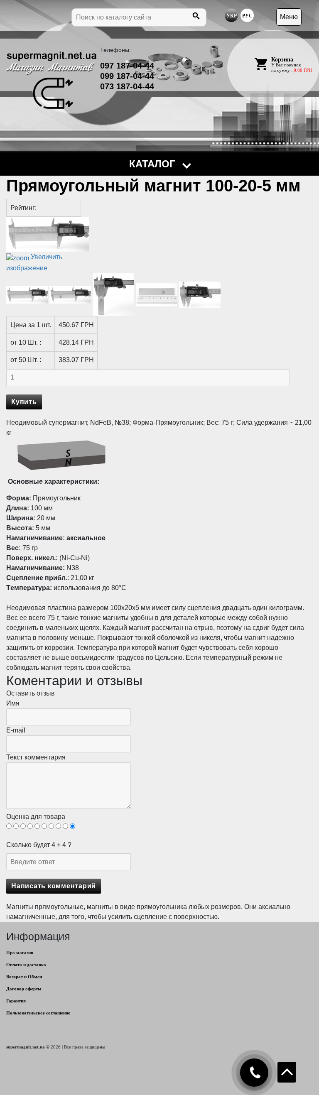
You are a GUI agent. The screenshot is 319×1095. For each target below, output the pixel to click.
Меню (289, 16)
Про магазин (19, 952)
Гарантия (16, 1000)
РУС (247, 16)
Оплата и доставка (26, 964)
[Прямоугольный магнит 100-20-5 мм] (27, 295)
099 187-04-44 (127, 76)
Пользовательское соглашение (38, 1012)
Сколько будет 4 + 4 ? (38, 844)
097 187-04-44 (127, 65)
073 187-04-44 (127, 86)
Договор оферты (24, 988)
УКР (231, 16)
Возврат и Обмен (24, 976)
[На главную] (51, 80)
